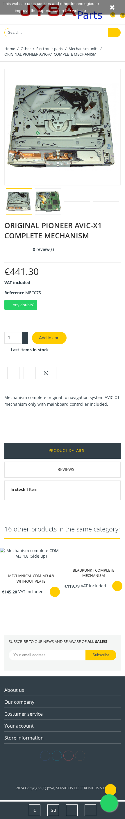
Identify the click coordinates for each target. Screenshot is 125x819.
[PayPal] (71, 773)
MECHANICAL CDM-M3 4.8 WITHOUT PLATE (31, 578)
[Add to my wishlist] (62, 373)
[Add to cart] (55, 592)
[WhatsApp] (46, 373)
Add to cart (49, 337)
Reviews (66, 469)
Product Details (65, 450)
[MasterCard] (63, 773)
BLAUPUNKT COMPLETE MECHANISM (93, 573)
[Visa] (54, 773)
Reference (14, 292)
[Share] (13, 373)
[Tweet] (30, 373)
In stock (17, 489)
